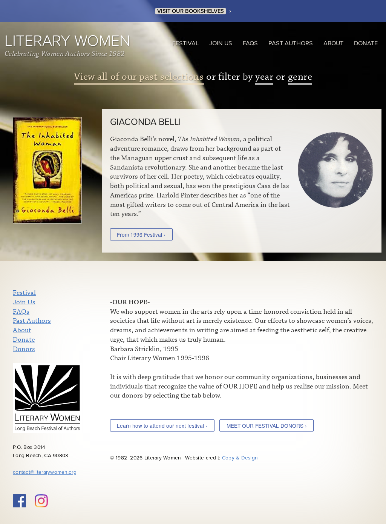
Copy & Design (240, 458)
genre (300, 76)
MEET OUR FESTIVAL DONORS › (267, 425)
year (264, 76)
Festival (185, 43)
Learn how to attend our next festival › (162, 425)
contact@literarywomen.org (45, 472)
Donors (24, 349)
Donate (366, 43)
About (333, 43)
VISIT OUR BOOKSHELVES (190, 11)
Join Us (220, 43)
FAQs (250, 43)
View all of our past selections (139, 76)
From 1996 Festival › (141, 234)
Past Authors (290, 43)
